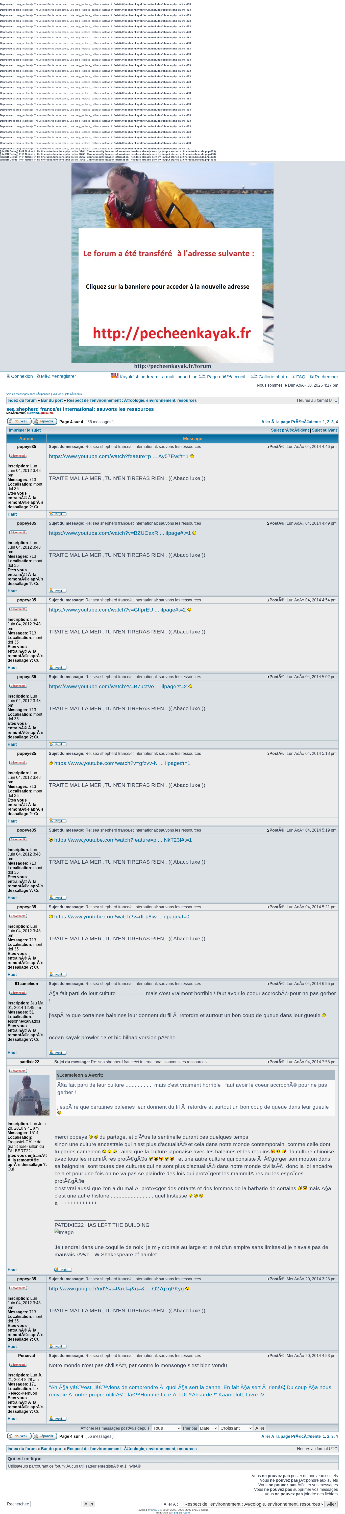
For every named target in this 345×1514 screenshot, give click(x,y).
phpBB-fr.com (182, 1512)
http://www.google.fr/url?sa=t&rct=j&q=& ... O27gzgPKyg (116, 1288)
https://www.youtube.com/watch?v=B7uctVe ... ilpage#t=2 (118, 686)
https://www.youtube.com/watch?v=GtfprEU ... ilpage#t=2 (117, 610)
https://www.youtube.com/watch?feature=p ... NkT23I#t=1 (123, 840)
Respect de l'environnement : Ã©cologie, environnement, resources (132, 400)
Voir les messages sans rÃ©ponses (28, 393)
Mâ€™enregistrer (58, 376)
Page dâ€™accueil (226, 376)
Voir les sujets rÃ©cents (67, 393)
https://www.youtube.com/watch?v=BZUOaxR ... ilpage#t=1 (120, 533)
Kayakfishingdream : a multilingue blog (158, 376)
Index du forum (22, 400)
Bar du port (52, 400)
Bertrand (33, 412)
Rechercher (325, 376)
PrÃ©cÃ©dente (306, 422)
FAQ (300, 376)
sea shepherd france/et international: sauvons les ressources (80, 409)
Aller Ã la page (275, 422)
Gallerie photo (272, 376)
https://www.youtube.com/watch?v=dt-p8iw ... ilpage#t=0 (121, 916)
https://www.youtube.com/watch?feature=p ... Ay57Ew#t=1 (119, 456)
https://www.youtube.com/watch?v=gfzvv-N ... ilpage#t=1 (122, 763)
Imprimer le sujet (25, 430)
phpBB (155, 1509)
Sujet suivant (324, 430)
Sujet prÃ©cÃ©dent (290, 430)
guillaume (47, 412)
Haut (12, 514)
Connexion (21, 376)
